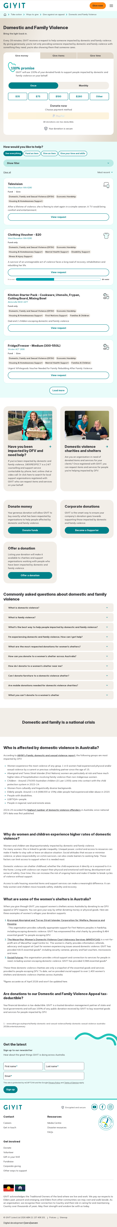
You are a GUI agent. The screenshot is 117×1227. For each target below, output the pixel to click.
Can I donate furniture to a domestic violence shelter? (38, 675)
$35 (17, 96)
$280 (79, 96)
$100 (58, 96)
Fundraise (8, 1161)
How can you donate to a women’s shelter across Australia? (42, 656)
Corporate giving (12, 1166)
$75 (38, 96)
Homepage (14, 6)
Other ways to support (15, 1170)
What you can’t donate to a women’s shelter (33, 695)
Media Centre (54, 1122)
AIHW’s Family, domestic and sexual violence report (46, 755)
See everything (13, 153)
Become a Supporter (87, 530)
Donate (7, 1147)
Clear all (7, 172)
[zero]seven (31, 1222)
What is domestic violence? (23, 607)
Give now (97, 5)
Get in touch (9, 1127)
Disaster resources (56, 1127)
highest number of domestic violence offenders (54, 809)
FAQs (50, 1132)
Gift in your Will (11, 1156)
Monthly (83, 85)
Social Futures (15, 957)
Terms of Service (71, 1083)
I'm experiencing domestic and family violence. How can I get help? (45, 636)
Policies (52, 1217)
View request (58, 217)
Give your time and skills (72, 153)
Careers (7, 1122)
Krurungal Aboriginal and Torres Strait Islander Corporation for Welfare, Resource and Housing (56, 922)
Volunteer (8, 1152)
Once (33, 85)
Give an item (49, 153)
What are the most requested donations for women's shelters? (44, 646)
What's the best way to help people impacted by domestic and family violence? (53, 627)
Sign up (10, 1089)
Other (99, 96)
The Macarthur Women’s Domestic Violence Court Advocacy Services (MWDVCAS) (53, 939)
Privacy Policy (54, 1083)
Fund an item (32, 153)
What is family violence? (22, 617)
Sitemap (63, 1217)
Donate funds (30, 530)
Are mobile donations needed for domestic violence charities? (43, 685)
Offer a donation (30, 575)
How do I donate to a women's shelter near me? (35, 665)
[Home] (5, 14)
